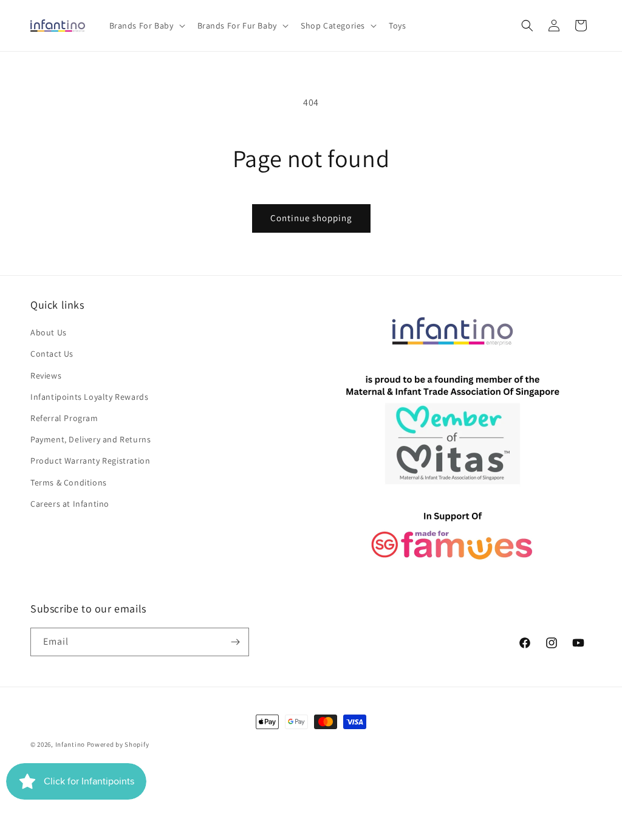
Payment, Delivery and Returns (90, 439)
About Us (48, 332)
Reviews (45, 375)
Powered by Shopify (118, 744)
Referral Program (64, 418)
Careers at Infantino (69, 503)
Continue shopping (311, 218)
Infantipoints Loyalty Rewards (89, 396)
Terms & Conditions (68, 482)
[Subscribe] (235, 642)
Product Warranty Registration (90, 460)
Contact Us (51, 353)
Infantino (70, 744)
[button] (146, 25)
